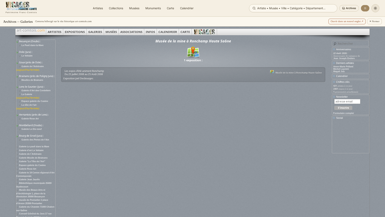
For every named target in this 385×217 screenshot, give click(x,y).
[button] (349, 8)
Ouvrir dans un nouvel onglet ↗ (347, 21)
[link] (21, 8)
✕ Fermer (374, 21)
